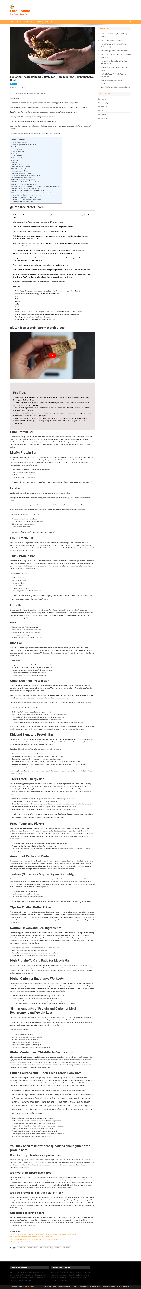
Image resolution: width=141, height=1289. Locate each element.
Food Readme (20, 11)
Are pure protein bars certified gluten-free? (28, 199)
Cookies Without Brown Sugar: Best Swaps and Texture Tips (114, 62)
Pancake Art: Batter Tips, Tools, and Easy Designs (114, 35)
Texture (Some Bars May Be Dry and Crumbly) (26, 175)
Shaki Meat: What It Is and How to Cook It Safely (114, 69)
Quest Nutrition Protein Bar (21, 164)
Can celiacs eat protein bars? (24, 201)
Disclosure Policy (95, 1286)
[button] (58, 139)
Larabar (15, 153)
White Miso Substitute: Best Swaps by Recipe (115, 87)
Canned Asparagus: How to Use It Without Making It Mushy (114, 45)
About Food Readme (50, 1286)
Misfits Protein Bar (18, 151)
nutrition (57, 1247)
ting (25, 87)
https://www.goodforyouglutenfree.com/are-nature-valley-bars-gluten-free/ (33, 1242)
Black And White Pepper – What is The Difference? (113, 82)
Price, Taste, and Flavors (20, 171)
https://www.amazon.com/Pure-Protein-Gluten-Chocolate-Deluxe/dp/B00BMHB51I (36, 1239)
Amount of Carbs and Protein (22, 173)
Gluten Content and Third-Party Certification (26, 188)
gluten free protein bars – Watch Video (24, 144)
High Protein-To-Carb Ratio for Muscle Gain (26, 182)
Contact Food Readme (64, 1286)
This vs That (28, 21)
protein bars (66, 1247)
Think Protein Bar (18, 158)
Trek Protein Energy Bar (20, 169)
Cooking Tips (48, 21)
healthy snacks (32, 1247)
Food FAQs (104, 107)
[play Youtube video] (52, 355)
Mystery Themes (29, 1286)
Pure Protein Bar (17, 149)
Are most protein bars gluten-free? (26, 197)
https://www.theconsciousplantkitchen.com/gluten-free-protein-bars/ (31, 1237)
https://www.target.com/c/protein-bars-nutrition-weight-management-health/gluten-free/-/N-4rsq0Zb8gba (43, 1234)
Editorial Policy (127, 1286)
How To (18, 21)
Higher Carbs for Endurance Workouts (24, 184)
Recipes (38, 21)
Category (104, 99)
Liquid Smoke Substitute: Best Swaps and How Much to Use (116, 56)
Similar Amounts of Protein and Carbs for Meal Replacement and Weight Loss (36, 186)
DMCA (75, 1286)
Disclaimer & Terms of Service (111, 1286)
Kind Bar (15, 162)
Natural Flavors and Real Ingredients (24, 180)
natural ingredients (45, 1247)
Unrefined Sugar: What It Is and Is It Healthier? (115, 51)
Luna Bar (15, 160)
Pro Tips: (15, 147)
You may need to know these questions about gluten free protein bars (34, 193)
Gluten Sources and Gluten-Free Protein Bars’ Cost (28, 190)
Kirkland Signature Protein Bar (22, 166)
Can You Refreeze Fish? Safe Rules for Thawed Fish (113, 75)
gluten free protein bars (20, 142)
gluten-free (21, 1247)
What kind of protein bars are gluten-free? (28, 195)
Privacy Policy (84, 1286)
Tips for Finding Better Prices (22, 177)
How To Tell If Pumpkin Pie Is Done (112, 40)
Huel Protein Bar (17, 155)
